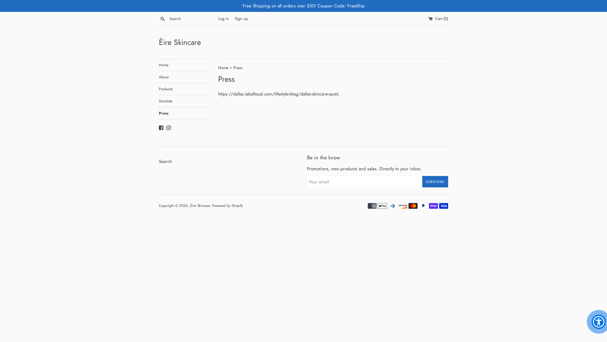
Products (166, 89)
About (164, 77)
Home (163, 65)
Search (165, 161)
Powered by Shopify (227, 205)
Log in (223, 18)
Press (163, 113)
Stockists (165, 101)
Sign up (241, 18)
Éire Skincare (180, 42)
